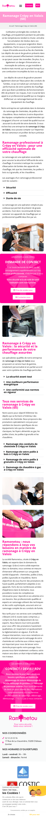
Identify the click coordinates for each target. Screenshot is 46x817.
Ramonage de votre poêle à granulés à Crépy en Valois (21, 460)
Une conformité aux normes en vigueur (21, 391)
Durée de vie (13, 198)
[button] (20, 6)
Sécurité (11, 187)
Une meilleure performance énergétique (21, 383)
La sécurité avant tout (19, 376)
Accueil (11, 26)
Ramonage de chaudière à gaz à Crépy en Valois (22, 468)
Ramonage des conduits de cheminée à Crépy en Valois (21, 445)
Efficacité (11, 193)
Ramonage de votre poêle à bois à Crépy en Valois (21, 453)
